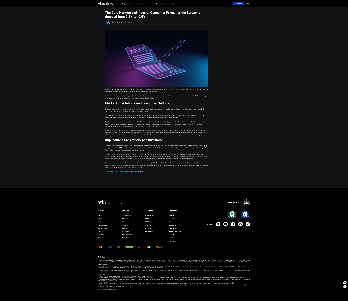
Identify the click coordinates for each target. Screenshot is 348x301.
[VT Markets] (105, 4)
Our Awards (172, 225)
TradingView (125, 225)
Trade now (238, 3)
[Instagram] (248, 224)
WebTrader (125, 228)
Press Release (173, 228)
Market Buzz (125, 238)
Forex (99, 215)
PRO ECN (148, 222)
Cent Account (149, 228)
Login (247, 3)
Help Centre (172, 241)
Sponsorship (172, 219)
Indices (100, 219)
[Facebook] (240, 224)
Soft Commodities (103, 228)
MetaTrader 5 (125, 219)
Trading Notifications (175, 231)
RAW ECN (148, 219)
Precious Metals (102, 225)
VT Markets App (126, 215)
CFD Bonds (101, 238)
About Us (171, 215)
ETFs (99, 231)
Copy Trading (125, 231)
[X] (233, 224)
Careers (171, 238)
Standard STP (149, 215)
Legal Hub (172, 234)
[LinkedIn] (218, 224)
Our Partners (172, 222)
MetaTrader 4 (125, 222)
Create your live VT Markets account (117, 171)
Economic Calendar (127, 234)
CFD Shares (101, 234)
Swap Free (148, 225)
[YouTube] (225, 224)
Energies (100, 222)
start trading (136, 171)
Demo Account (149, 231)
